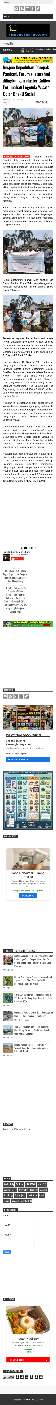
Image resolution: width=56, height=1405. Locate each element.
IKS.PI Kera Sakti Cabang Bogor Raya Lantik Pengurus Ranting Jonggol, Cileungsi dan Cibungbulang (15, 576)
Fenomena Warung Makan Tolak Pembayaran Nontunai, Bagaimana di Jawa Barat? (33, 1014)
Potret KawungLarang (34, 1400)
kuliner (7, 1201)
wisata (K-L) (26, 1201)
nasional (15, 1201)
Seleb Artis (32, 1195)
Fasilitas (19, 1184)
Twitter (38, 8)
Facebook (32, 8)
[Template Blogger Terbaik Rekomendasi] (28, 829)
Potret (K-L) (20, 1195)
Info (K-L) (8, 99)
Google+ (27, 8)
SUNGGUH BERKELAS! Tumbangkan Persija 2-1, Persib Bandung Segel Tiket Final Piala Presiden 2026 (33, 998)
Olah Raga (8, 1195)
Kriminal (34, 1190)
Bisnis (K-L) (9, 1184)
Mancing (43, 1190)
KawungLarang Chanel (17, 8)
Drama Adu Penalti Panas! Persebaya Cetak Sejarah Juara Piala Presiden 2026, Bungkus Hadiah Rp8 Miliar (33, 980)
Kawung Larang (10, 1190)
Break (7, 50)
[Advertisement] (25, 513)
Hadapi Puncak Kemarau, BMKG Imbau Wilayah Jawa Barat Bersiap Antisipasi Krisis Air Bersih (31, 1048)
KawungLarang (22, 8)
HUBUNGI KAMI (17, 759)
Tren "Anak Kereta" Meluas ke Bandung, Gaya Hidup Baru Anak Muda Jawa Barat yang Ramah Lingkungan (31, 1030)
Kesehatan (23, 1190)
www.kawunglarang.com (16, 753)
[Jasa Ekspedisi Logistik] (28, 62)
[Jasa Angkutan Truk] (28, 626)
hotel (41, 1195)
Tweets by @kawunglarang (17, 1129)
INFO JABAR (18, 99)
